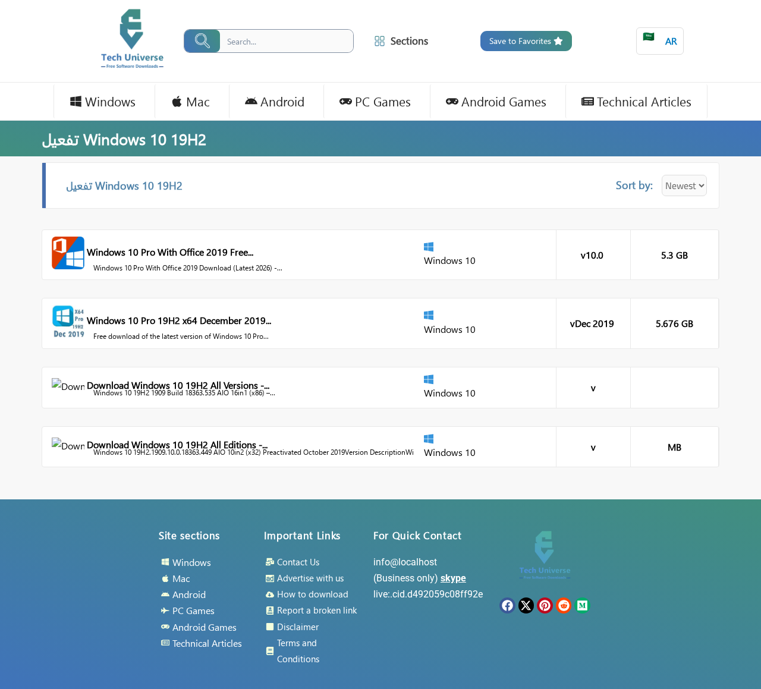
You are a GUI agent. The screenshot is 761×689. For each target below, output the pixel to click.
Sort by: (634, 184)
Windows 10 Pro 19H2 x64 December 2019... (179, 320)
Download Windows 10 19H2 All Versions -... (178, 385)
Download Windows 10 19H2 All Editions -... (177, 444)
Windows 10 (450, 260)
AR (660, 38)
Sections (409, 41)
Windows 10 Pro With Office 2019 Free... (170, 252)
